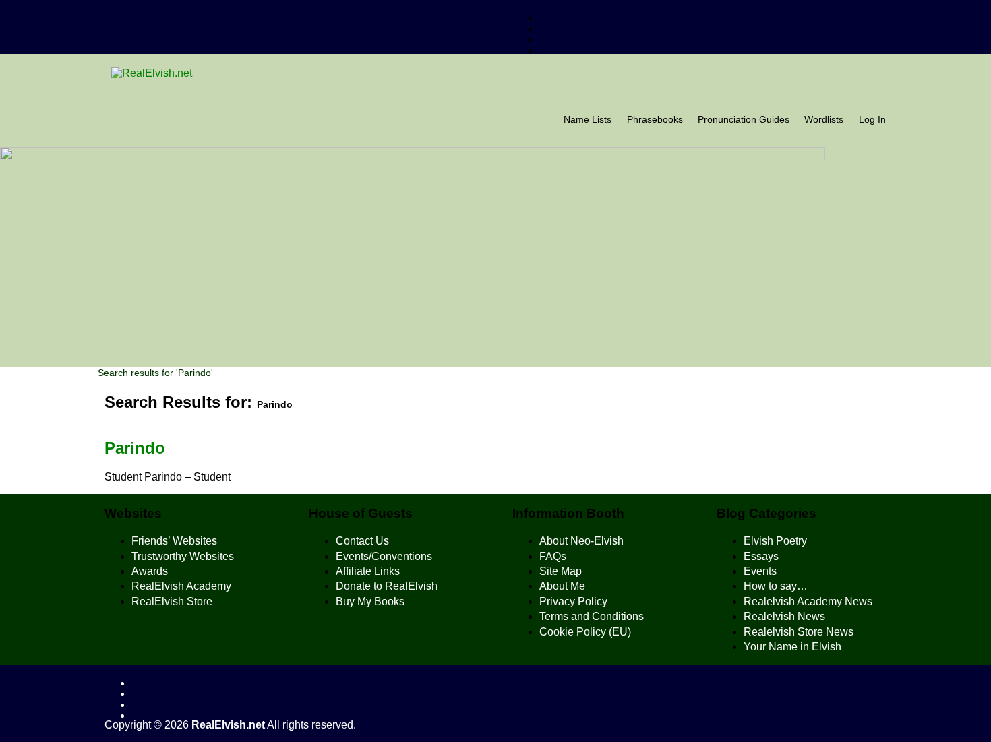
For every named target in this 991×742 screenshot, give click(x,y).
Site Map (560, 571)
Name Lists (587, 120)
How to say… (776, 586)
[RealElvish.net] (495, 73)
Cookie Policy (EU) (585, 632)
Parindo (134, 448)
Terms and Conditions (591, 616)
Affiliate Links (368, 571)
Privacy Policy (573, 601)
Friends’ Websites (174, 541)
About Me (562, 586)
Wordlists (823, 120)
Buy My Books (370, 601)
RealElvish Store (171, 601)
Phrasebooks (655, 120)
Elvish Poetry (775, 541)
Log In (872, 120)
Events (760, 571)
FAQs (552, 556)
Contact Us (362, 541)
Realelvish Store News (798, 632)
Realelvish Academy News (808, 601)
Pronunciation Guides (743, 120)
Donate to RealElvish (387, 586)
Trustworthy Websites (182, 556)
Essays (761, 556)
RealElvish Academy (181, 586)
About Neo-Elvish (581, 541)
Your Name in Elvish (792, 646)
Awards (149, 571)
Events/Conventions (384, 556)
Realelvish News (784, 616)
